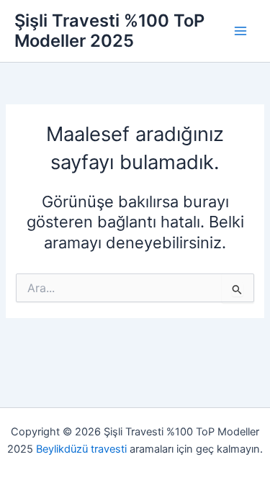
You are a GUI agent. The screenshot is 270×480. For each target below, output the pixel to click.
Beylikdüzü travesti (81, 449)
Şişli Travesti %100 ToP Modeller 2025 (109, 30)
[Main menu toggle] (240, 31)
